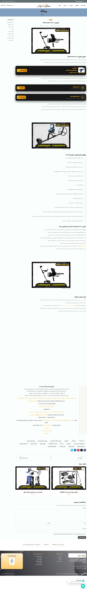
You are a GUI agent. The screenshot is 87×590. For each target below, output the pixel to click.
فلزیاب (42, 14)
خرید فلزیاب (69, 389)
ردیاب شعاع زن (11, 27)
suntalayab (52, 26)
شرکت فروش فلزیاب (71, 305)
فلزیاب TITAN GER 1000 (53, 389)
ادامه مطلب (69, 440)
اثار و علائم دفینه (10, 22)
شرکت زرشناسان (64, 305)
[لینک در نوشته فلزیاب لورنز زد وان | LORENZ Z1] (68, 423)
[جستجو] (14, 5)
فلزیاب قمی (39, 508)
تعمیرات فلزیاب (11, 24)
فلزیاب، (46, 361)
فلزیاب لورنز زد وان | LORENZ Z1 (69, 438)
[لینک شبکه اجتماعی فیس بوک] (84, 396)
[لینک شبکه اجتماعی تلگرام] (72, 396)
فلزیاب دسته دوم (33, 389)
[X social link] (81, 396)
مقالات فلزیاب (11, 40)
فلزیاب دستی (11, 36)
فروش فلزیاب (55, 366)
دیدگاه (84, 454)
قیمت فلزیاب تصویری (23, 389)
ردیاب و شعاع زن (39, 502)
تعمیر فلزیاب (33, 361)
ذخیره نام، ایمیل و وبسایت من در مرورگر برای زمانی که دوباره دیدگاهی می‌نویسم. (69, 480)
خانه (45, 14)
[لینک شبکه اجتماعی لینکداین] (75, 396)
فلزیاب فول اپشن (38, 510)
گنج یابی (46, 374)
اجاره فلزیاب (74, 386)
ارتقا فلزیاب (63, 366)
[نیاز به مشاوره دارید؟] (51, 97)
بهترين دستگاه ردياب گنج (42, 386)
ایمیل (48, 469)
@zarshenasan (32, 347)
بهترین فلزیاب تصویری (31, 386)
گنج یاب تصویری (71, 392)
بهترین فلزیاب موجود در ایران (79, 389)
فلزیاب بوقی (11, 31)
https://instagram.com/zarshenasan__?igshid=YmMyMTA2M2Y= (47, 358)
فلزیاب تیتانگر (81, 300)
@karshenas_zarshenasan (46, 352)
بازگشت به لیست (51, 403)
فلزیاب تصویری (42, 389)
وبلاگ (60, 505)
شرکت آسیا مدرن (47, 371)
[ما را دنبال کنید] (51, 87)
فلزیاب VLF (40, 504)
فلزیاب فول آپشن (10, 38)
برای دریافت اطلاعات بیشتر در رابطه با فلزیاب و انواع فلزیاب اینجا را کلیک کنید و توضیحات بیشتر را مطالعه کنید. (46, 344)
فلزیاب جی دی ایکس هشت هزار (33, 438)
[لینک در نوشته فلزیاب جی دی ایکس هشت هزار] (32, 423)
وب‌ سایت (84, 474)
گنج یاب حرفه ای (62, 392)
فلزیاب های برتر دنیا (46, 377)
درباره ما (59, 502)
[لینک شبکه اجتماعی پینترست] (78, 396)
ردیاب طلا (61, 389)
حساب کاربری (59, 507)
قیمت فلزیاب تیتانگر (80, 392)
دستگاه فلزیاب (47, 366)
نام (85, 469)
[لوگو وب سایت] (43, 5)
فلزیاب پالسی (39, 505)
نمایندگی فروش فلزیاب (52, 392)
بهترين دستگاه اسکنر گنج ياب (55, 386)
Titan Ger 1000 (81, 386)
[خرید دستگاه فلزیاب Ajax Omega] (51, 70)
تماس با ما (59, 504)
